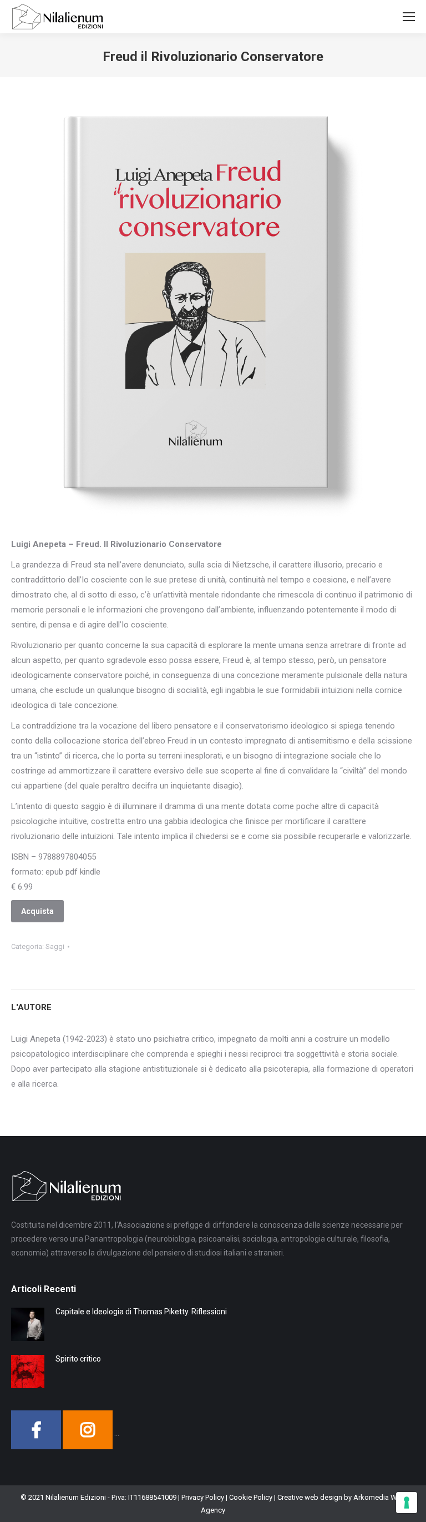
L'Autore (31, 1007)
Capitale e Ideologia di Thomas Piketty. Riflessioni (141, 1311)
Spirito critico (78, 1358)
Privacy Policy (202, 1497)
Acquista (37, 911)
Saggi (54, 946)
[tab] (213, 1002)
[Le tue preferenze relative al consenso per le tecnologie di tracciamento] (406, 1502)
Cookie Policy (250, 1497)
